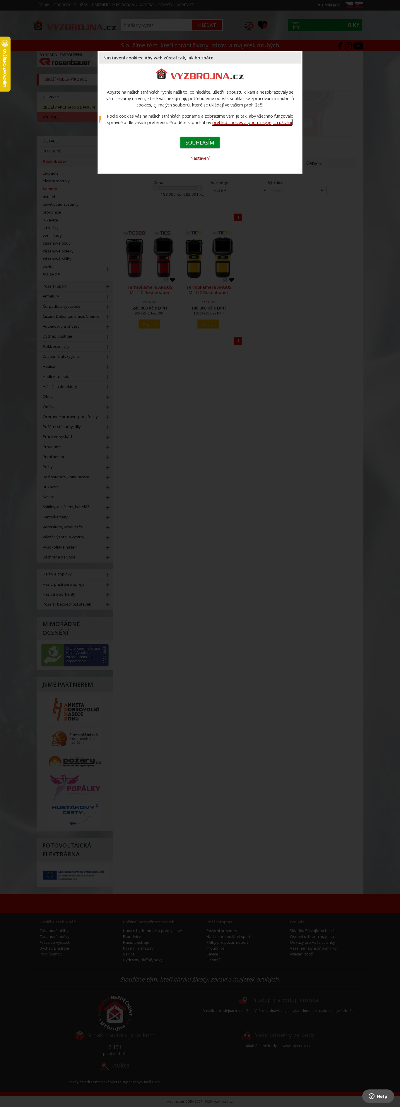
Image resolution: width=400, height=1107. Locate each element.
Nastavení (200, 158)
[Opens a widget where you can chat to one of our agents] (378, 1096)
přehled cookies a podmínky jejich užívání (252, 122)
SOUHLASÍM (200, 142)
